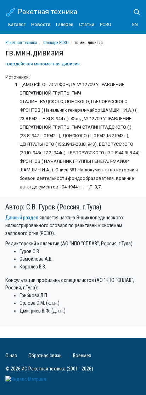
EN (135, 24)
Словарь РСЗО (56, 42)
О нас (11, 356)
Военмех (82, 356)
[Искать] (134, 12)
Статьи (86, 24)
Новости (40, 24)
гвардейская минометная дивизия (42, 63)
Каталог (17, 24)
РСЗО (105, 24)
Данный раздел (21, 218)
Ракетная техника (46, 11)
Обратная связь (45, 356)
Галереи (64, 24)
